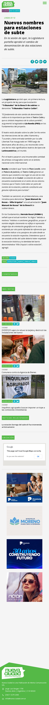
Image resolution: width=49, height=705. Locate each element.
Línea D (34, 262)
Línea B (27, 262)
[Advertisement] (24, 629)
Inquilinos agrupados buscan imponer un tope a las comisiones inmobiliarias (23, 408)
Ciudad (5, 11)
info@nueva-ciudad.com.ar (15, 698)
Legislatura (12, 262)
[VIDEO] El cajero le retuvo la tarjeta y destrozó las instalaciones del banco (24, 331)
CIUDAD (4, 328)
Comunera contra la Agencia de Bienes (19, 372)
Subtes (20, 262)
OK (38, 456)
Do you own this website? (15, 456)
